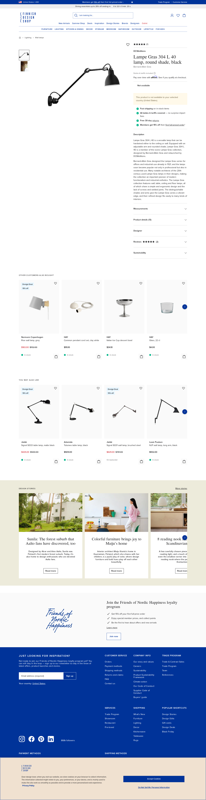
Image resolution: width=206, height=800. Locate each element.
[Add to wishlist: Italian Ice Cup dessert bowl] (141, 283)
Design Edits (168, 718)
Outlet (144, 23)
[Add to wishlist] (128, 44)
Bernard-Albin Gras (142, 67)
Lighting (59, 29)
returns (155, 120)
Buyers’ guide (140, 697)
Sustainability (139, 670)
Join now (113, 636)
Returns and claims (114, 675)
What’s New (139, 714)
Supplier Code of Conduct (141, 691)
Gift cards (166, 723)
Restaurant (110, 723)
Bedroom (111, 29)
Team (164, 670)
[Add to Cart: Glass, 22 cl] (184, 357)
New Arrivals (64, 23)
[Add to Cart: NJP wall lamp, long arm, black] (184, 462)
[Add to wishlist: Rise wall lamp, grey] (55, 283)
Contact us (110, 683)
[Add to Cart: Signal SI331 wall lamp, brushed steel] (141, 462)
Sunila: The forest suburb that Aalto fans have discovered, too (50, 541)
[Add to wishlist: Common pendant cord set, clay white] (98, 283)
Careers (137, 666)
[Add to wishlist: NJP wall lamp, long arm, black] (183, 388)
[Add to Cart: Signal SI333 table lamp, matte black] (56, 462)
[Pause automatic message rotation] (132, 2)
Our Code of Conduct (143, 686)
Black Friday (168, 731)
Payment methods (113, 666)
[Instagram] (22, 739)
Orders (108, 662)
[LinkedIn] (51, 739)
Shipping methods (113, 670)
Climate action (140, 681)
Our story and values (143, 662)
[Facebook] (32, 739)
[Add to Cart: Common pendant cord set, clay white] (99, 357)
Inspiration (99, 23)
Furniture (46, 29)
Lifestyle (148, 29)
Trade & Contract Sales (173, 662)
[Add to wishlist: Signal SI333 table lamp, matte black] (55, 388)
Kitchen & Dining (75, 29)
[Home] (20, 38)
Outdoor (136, 29)
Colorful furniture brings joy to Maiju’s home (116, 541)
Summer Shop (78, 23)
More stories (181, 488)
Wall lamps (39, 38)
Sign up (69, 676)
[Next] (184, 537)
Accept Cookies (154, 779)
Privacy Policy (28, 785)
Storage (99, 29)
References (167, 675)
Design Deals (168, 727)
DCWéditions (139, 51)
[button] (172, 15)
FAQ (107, 679)
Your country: (25, 683)
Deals (89, 23)
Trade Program (169, 666)
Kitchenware (139, 731)
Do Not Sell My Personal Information (154, 787)
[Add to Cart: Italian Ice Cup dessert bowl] (141, 357)
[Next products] (184, 306)
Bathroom (124, 29)
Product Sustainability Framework (143, 676)
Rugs (135, 740)
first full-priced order (174, 125)
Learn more (112, 627)
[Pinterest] (41, 739)
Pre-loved (109, 727)
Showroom (110, 718)
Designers (134, 23)
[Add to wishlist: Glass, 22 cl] (183, 283)
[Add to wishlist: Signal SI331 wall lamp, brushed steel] (141, 388)
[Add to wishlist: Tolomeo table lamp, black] (98, 388)
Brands (125, 23)
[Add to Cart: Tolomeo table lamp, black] (99, 462)
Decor (89, 29)
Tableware (138, 736)
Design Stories (112, 23)
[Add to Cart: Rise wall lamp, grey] (56, 357)
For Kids (160, 29)
